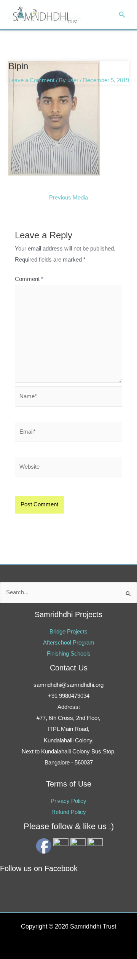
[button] (122, 15)
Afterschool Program (68, 643)
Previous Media (68, 198)
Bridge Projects (68, 632)
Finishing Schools (69, 654)
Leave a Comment (31, 80)
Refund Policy (68, 812)
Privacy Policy (68, 801)
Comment (29, 279)
